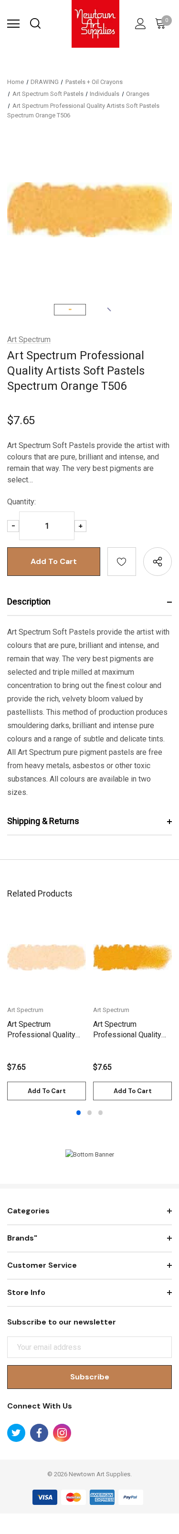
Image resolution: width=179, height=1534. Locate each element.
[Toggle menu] (13, 24)
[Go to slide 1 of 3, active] (78, 1112)
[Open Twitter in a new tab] (16, 1433)
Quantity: (21, 501)
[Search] (35, 24)
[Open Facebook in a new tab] (39, 1433)
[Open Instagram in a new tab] (62, 1433)
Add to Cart (47, 1091)
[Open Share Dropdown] (157, 561)
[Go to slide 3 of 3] (100, 1112)
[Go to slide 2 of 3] (89, 1112)
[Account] (139, 24)
